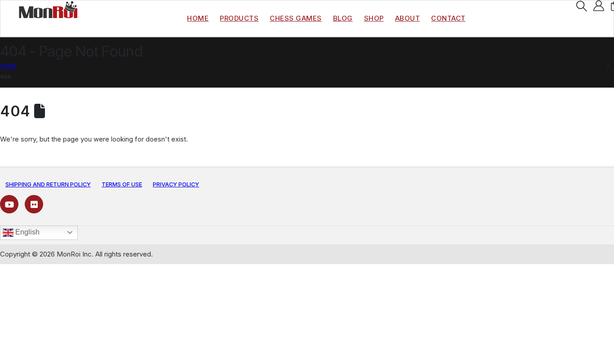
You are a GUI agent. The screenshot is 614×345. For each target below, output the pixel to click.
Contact (448, 18)
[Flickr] (34, 204)
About (407, 18)
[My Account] (598, 5)
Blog (343, 18)
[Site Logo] (48, 9)
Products (239, 18)
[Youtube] (9, 204)
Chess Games (296, 18)
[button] (581, 6)
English (26, 232)
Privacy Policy (176, 184)
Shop (374, 18)
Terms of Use (122, 184)
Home (198, 18)
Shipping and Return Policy (48, 184)
